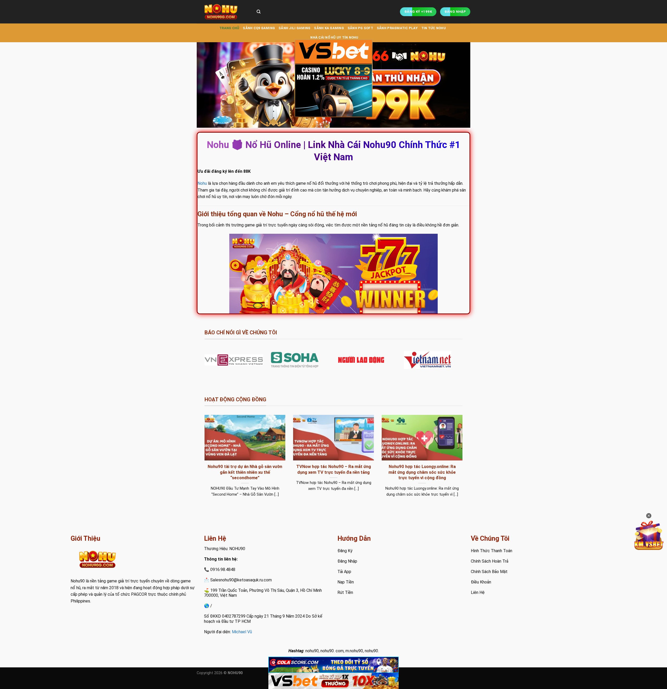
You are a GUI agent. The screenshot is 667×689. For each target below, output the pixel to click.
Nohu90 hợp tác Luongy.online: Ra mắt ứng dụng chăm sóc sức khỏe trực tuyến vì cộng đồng (422, 472)
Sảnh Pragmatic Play (397, 28)
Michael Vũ (242, 631)
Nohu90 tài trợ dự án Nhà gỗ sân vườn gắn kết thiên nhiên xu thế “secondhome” (245, 472)
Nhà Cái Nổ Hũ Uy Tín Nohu (334, 37)
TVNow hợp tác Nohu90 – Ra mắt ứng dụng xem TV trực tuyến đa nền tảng (333, 469)
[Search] (259, 12)
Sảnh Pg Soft (360, 28)
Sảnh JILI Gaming (294, 28)
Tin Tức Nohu (433, 28)
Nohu (202, 183)
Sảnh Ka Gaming (329, 28)
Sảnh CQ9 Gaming (259, 28)
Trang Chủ (229, 28)
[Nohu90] (223, 11)
